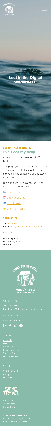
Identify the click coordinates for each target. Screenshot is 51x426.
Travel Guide (14, 203)
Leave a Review (16, 208)
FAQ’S (5, 343)
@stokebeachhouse (13, 320)
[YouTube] (21, 325)
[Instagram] (5, 325)
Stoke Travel (9, 400)
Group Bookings (11, 350)
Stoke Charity (10, 407)
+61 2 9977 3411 (14, 223)
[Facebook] (10, 325)
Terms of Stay (9, 353)
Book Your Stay (16, 197)
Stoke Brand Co (11, 404)
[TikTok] (15, 325)
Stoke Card (8, 346)
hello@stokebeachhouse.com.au (26, 227)
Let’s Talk (7, 340)
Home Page (14, 192)
